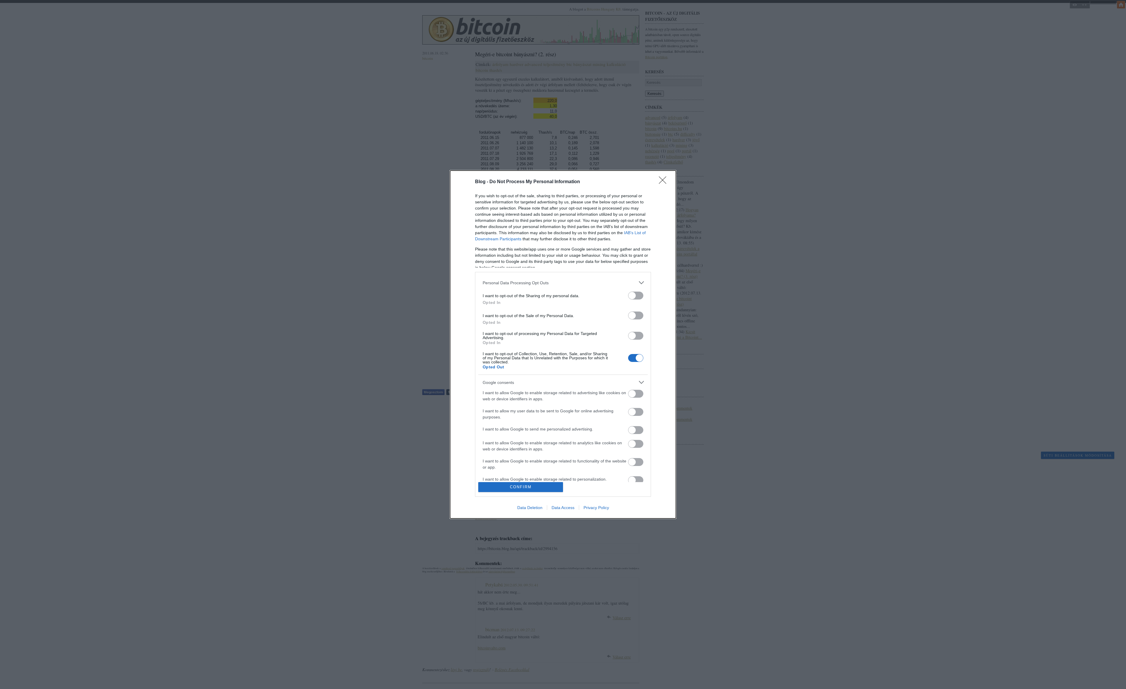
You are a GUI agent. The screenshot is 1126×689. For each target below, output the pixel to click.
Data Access (563, 507)
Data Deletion (529, 507)
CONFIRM (521, 487)
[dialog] (563, 344)
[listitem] (563, 283)
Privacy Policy (596, 507)
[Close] (664, 182)
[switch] (635, 296)
